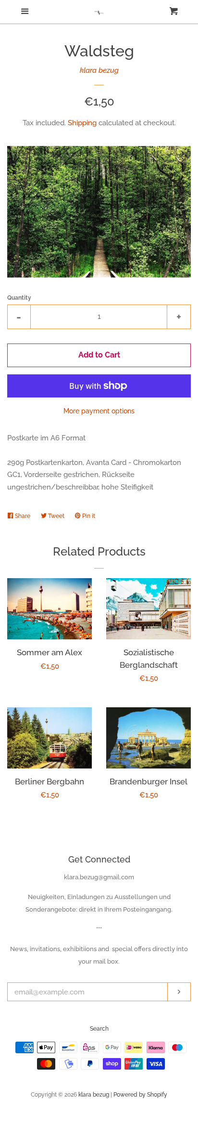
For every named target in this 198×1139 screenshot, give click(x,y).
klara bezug (99, 70)
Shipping (82, 123)
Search (99, 1028)
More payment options (99, 411)
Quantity (19, 297)
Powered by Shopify (140, 1094)
